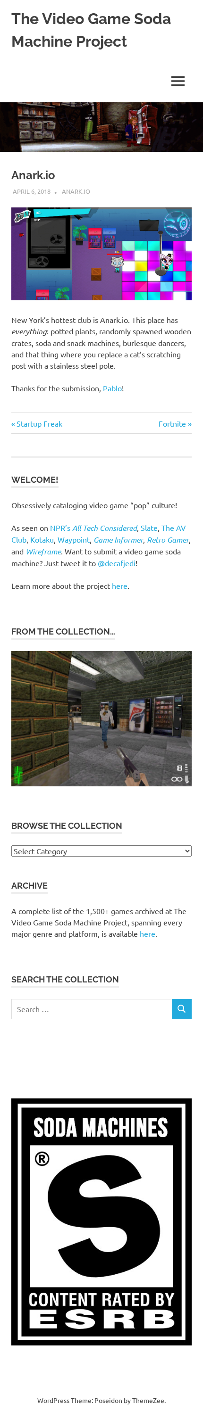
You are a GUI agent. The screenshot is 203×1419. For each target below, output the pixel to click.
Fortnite (172, 423)
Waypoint (74, 539)
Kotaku (42, 539)
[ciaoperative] (101, 783)
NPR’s (93, 527)
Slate (149, 527)
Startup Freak (39, 423)
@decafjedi (116, 563)
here (119, 585)
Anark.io (76, 191)
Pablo (112, 388)
